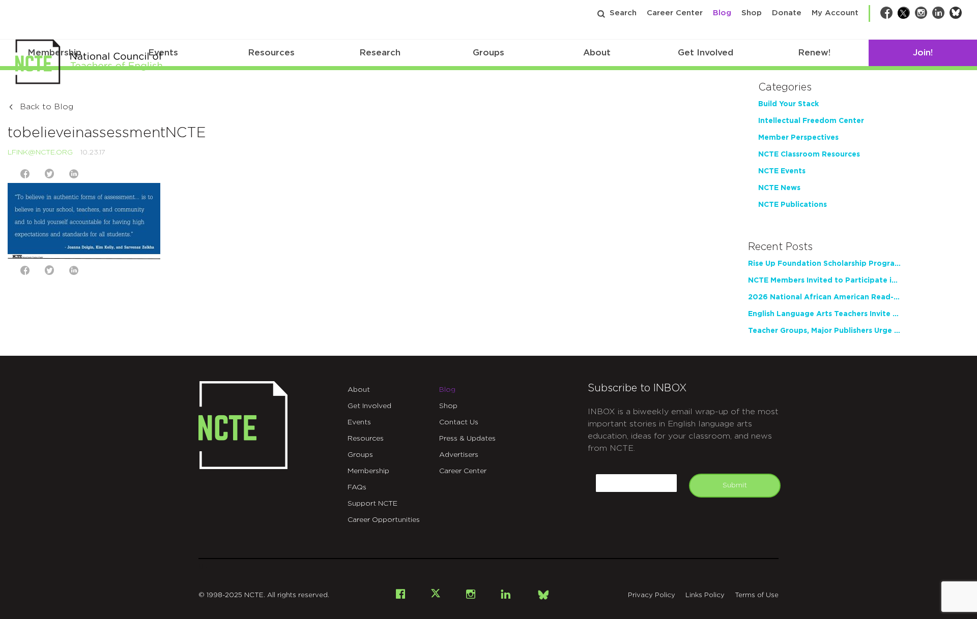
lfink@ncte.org (40, 152)
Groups (488, 52)
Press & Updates (467, 438)
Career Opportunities (384, 519)
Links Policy (705, 595)
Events (359, 422)
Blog (722, 13)
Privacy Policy (651, 595)
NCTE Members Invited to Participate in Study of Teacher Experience (824, 280)
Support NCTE (372, 503)
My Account (835, 13)
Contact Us (458, 422)
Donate (786, 13)
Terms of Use (757, 595)
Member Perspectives (798, 137)
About (597, 52)
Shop (751, 13)
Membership (368, 471)
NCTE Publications (792, 204)
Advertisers (458, 454)
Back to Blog (46, 107)
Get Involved (705, 52)
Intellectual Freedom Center (811, 121)
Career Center (675, 13)
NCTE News (779, 188)
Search (623, 13)
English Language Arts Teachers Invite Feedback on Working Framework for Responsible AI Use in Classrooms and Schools (824, 314)
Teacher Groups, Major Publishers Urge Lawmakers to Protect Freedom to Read (824, 330)
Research (379, 52)
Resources (271, 52)
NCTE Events (782, 171)
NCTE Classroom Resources (809, 154)
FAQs (357, 487)
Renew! (814, 52)
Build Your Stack (788, 104)
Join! (923, 52)
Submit (735, 485)
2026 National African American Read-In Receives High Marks (824, 297)
